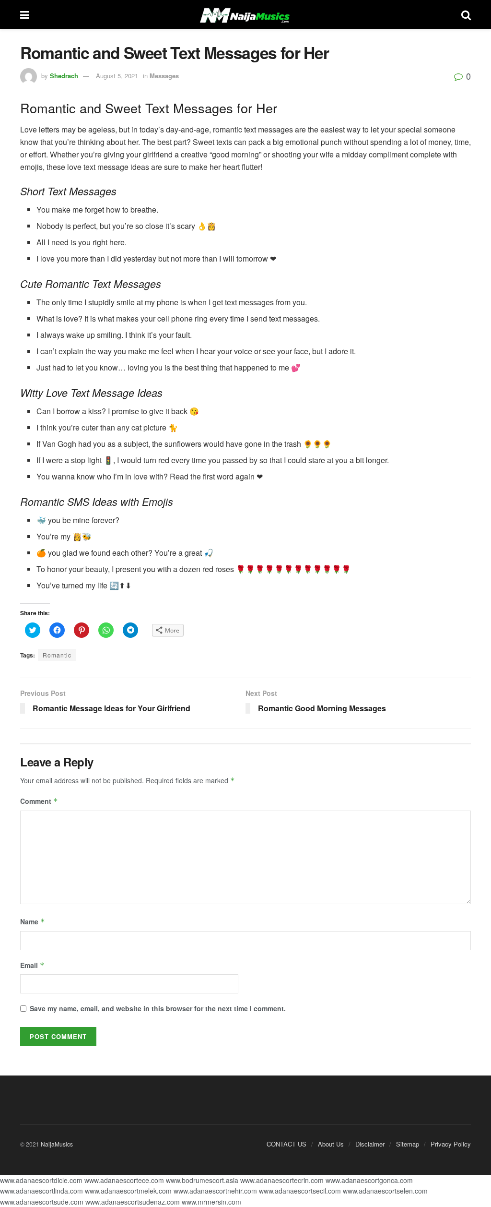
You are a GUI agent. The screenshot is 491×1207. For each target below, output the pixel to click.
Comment (39, 801)
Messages (164, 75)
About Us (331, 1143)
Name (32, 921)
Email (32, 965)
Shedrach (64, 75)
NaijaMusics (57, 1144)
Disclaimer (370, 1143)
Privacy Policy (451, 1143)
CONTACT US (286, 1143)
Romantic (57, 655)
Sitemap (407, 1143)
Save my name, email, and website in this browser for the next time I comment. (158, 1008)
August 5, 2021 (117, 75)
